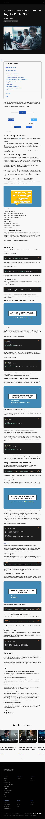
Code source (6, 543)
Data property (9, 84)
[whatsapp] (13, 713)
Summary (8, 93)
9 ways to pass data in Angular (12, 73)
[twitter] (11, 713)
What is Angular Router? (11, 67)
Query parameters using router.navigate (15, 77)
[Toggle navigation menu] (43, 2)
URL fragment (9, 82)
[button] (9, 742)
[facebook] (6, 713)
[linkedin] (9, 713)
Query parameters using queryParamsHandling (16, 79)
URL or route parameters (11, 76)
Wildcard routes (10, 89)
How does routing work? (11, 70)
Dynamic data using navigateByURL (14, 88)
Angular (19, 138)
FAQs (7, 96)
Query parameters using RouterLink (14, 81)
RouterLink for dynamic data (12, 86)
